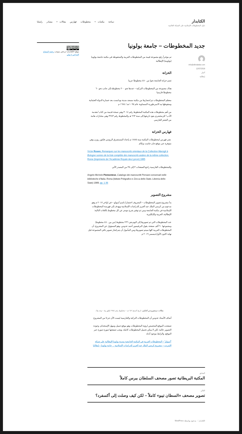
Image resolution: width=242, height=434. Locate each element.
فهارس (73, 22)
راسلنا (40, 22)
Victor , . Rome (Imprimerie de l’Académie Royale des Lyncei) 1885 (128, 155)
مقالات (63, 22)
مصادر (49, 22)
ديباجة (111, 22)
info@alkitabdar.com (197, 65)
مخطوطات (86, 22)
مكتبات (101, 22)
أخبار (203, 72)
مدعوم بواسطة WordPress (185, 421)
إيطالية (202, 76)
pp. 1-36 (104, 183)
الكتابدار (198, 21)
